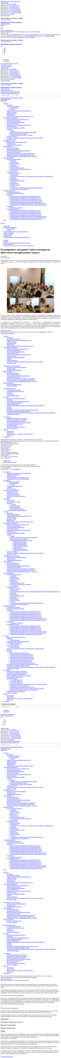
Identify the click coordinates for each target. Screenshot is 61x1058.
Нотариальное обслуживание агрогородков (18, 530)
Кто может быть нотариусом (14, 677)
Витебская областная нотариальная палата (21, 655)
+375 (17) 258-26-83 (6, 453)
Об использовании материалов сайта (17, 510)
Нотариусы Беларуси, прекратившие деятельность (20, 570)
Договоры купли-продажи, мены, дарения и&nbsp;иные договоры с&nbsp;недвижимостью (35, 591)
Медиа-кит (10, 700)
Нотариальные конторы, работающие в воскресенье (21, 568)
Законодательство (12, 531)
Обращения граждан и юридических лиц (18, 479)
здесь (22, 1004)
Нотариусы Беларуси (12, 493)
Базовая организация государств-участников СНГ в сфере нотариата (25, 648)
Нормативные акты (12, 491)
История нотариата (12, 678)
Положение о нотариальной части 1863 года (22, 687)
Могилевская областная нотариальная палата (22, 663)
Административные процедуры (15, 608)
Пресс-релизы (11, 500)
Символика (13, 504)
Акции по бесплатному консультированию (18, 473)
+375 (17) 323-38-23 (6, 452)
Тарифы (9, 534)
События (9, 487)
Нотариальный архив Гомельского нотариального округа (25, 614)
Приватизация (14, 581)
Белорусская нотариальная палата (16, 496)
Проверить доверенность (14, 526)
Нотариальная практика (13, 481)
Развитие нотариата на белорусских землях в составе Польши (27, 688)
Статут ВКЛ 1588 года (16, 682)
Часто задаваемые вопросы (14, 574)
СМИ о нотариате (12, 517)
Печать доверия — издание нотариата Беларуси (20, 698)
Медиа (5, 694)
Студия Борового (15, 469)
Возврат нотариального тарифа (18, 538)
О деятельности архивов (13, 607)
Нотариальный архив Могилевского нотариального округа (26, 617)
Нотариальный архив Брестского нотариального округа (25, 611)
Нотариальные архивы (13, 624)
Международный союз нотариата (16, 691)
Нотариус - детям (11, 554)
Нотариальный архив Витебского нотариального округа (25, 613)
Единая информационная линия (15, 527)
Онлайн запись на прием (13, 567)
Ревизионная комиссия (13, 645)
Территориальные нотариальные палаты (12, 98)
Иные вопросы (14, 586)
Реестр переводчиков (12, 529)
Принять (3, 979)
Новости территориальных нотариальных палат (20, 521)
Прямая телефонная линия (14, 560)
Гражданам (7, 471)
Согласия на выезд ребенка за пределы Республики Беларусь (26, 603)
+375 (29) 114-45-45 (6, 19)
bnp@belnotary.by (5, 441)
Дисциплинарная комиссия (14, 643)
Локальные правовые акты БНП (15, 533)
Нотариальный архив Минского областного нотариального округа (28, 618)
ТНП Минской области (19, 548)
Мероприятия (10, 520)
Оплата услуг (10, 621)
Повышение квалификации (14, 486)
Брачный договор (15, 578)
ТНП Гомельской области (20, 544)
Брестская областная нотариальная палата (21, 654)
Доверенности (14, 577)
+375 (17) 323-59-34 (9, 14)
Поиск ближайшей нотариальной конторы (18, 566)
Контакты (9, 610)
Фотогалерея (10, 695)
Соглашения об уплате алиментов (19, 604)
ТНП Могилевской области (20, 550)
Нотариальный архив (9, 605)
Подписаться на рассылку (8, 333)
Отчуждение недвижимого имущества (20, 584)
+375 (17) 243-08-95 (11, 4)
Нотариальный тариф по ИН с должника (21, 540)
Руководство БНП (15, 506)
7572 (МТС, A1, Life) (24, 31)
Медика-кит (10, 503)
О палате (6, 635)
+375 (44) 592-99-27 (35, 31)
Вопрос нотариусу (9, 573)
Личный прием (11, 558)
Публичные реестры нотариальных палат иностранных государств (25, 553)
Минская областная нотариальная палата (21, 661)
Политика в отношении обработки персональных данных (22, 664)
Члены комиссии (14, 644)
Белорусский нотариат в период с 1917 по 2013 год (24, 690)
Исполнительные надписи (17, 583)
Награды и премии (12, 692)
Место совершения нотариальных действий (19, 675)
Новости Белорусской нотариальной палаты (19, 516)
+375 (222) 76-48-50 (16, 12)
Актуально (10, 513)
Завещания (13, 593)
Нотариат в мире (11, 519)
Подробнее (34, 977)
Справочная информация (10, 523)
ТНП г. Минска (17, 547)
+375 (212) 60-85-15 (14, 8)
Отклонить (9, 979)
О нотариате (7, 670)
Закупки (9, 497)
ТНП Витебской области (20, 543)
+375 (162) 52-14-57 (14, 7)
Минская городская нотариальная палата (21, 660)
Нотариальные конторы (13, 494)
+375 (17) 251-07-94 (13, 5)
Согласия (12, 601)
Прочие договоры (15, 600)
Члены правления (15, 640)
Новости (6, 511)
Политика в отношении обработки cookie (18, 665)
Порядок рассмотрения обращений (16, 557)
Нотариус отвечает (12, 587)
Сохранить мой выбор (7, 1056)
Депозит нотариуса (12, 551)
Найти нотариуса (11, 476)
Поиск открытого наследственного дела (18, 524)
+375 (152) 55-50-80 (15, 11)
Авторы (12, 484)
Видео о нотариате (15, 507)
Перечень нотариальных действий (16, 674)
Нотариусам (7, 480)
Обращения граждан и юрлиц (12, 556)
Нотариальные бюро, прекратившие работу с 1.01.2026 (22, 571)
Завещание (13, 576)
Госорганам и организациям (11, 490)
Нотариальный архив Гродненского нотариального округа (26, 615)
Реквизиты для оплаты (16, 623)
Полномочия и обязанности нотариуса (17, 672)
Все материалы (14, 483)
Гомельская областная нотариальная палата (22, 657)
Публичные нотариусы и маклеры (19, 685)
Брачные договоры (15, 588)
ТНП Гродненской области (20, 546)
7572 (2, 445)
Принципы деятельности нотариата (16, 671)
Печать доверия (11, 489)
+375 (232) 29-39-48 (15, 10)
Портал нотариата (5, 99)
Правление (10, 638)
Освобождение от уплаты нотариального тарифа (23, 537)
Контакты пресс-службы (13, 501)
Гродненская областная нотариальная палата (22, 658)
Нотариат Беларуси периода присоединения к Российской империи (28, 684)
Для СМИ (6, 499)
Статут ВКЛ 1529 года (16, 680)
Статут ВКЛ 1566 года (16, 681)
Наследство (13, 580)
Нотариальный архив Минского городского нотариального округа (28, 620)
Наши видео (10, 697)
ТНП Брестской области (19, 541)
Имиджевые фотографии (17, 509)
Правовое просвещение (13, 474)
